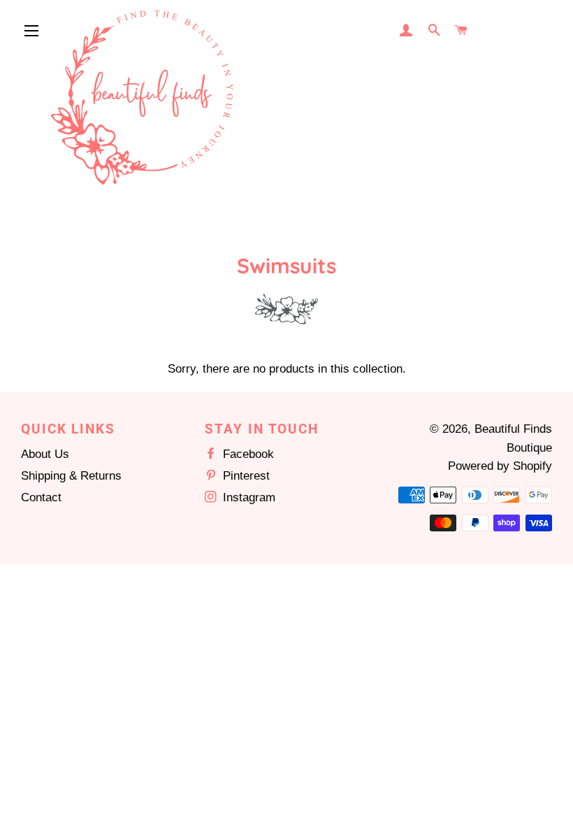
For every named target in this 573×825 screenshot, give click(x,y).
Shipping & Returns (71, 475)
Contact (41, 497)
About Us (45, 454)
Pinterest (244, 475)
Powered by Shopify (500, 466)
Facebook (246, 454)
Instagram (247, 497)
